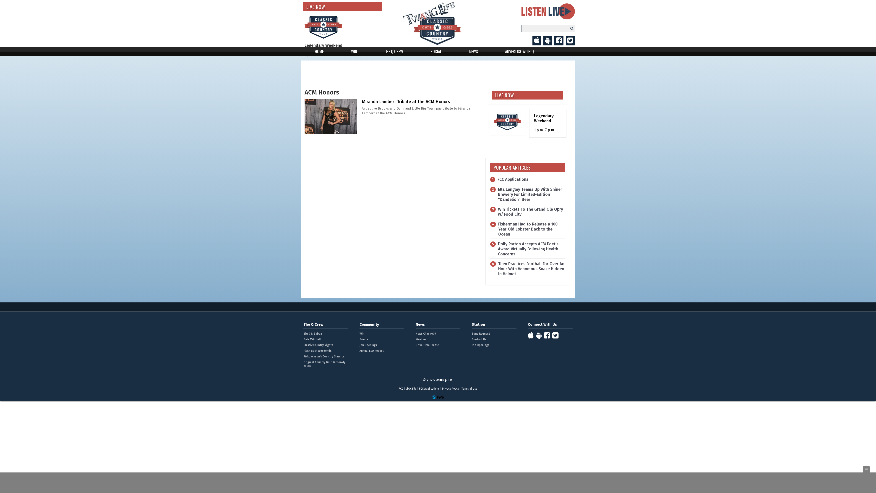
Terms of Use (469, 388)
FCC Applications (513, 179)
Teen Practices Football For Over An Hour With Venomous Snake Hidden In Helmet (531, 268)
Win (354, 51)
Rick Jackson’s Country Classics (323, 356)
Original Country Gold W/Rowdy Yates (324, 364)
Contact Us (479, 339)
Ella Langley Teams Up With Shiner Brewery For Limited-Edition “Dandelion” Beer (530, 194)
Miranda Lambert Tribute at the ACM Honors (406, 101)
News (473, 51)
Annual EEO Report (372, 350)
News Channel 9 (426, 333)
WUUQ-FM (438, 23)
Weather (421, 339)
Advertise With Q (519, 51)
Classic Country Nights (318, 345)
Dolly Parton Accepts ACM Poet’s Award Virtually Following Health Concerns (528, 249)
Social (436, 51)
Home (319, 51)
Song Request (481, 333)
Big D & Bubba (312, 333)
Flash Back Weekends (317, 350)
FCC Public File (408, 388)
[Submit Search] (572, 28)
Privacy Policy (450, 388)
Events (364, 339)
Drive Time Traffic (427, 345)
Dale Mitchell (312, 339)
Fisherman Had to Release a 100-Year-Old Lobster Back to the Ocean (528, 229)
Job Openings (368, 345)
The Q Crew (393, 51)
